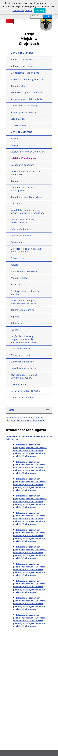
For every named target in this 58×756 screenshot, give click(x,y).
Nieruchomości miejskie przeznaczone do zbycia (23, 302)
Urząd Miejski (18, 118)
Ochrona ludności (20, 229)
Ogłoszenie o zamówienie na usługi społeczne (26, 250)
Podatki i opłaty (19, 277)
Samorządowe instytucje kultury (28, 99)
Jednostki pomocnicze (22, 66)
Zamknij (40, 10)
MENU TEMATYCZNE (21, 132)
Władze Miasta (18, 125)
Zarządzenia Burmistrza (23, 368)
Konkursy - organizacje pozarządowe (23, 189)
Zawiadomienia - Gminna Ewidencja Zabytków (24, 376)
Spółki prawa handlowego (24, 105)
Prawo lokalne (18, 284)
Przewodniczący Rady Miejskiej (27, 79)
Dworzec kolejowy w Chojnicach (27, 151)
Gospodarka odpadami (23, 164)
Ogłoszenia (16, 242)
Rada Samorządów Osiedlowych (27, 92)
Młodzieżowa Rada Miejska (25, 72)
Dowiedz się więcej (22, 10)
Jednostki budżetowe (22, 59)
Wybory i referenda (21, 355)
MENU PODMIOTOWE (22, 52)
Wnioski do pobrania (22, 348)
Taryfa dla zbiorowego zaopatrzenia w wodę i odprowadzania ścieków (23, 339)
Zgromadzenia (18, 384)
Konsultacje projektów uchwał (26, 197)
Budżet (14, 138)
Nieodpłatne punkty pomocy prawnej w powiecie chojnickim (27, 211)
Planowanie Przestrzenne (24, 271)
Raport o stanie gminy (22, 309)
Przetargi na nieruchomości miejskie (25, 292)
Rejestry (15, 316)
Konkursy (15, 181)
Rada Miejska (18, 86)
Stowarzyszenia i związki (24, 112)
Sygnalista (16, 329)
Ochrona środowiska (21, 235)
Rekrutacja (16, 323)
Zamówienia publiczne (23, 361)
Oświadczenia (18, 258)
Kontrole (15, 203)
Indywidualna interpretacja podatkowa (25, 173)
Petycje (14, 264)
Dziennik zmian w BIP (22, 397)
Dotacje (15, 145)
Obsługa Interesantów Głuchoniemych (22, 221)
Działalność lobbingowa (23, 158)
